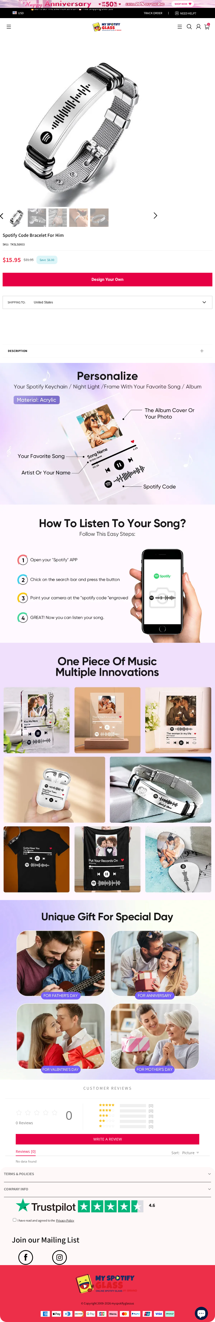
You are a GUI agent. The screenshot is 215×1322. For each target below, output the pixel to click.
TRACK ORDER (153, 13)
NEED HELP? (188, 13)
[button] (8, 26)
